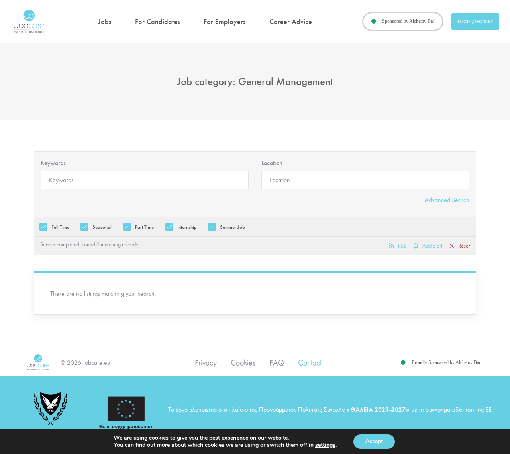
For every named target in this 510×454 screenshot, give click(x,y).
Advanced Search (447, 200)
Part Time (144, 227)
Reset (464, 246)
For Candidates (157, 21)
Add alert (432, 246)
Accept (374, 441)
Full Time (60, 227)
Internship (187, 227)
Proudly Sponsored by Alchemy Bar (446, 362)
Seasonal (102, 227)
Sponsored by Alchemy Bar (408, 21)
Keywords (53, 163)
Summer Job (232, 227)
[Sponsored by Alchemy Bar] (373, 21)
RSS (402, 246)
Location (271, 163)
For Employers (224, 21)
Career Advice (290, 21)
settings (325, 445)
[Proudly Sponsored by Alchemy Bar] (403, 362)
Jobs (104, 21)
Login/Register (475, 21)
